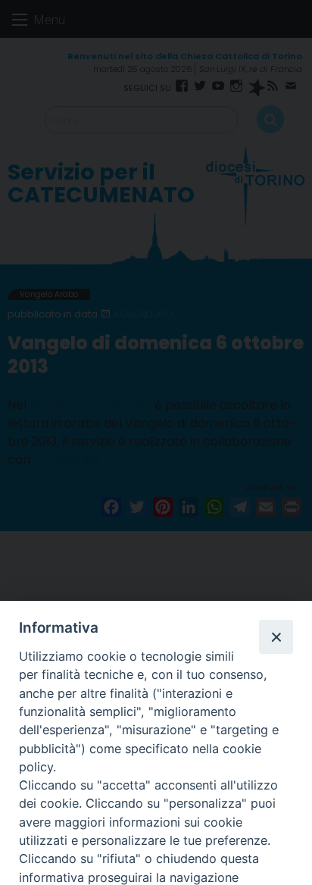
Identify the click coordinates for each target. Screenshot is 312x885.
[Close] (275, 636)
